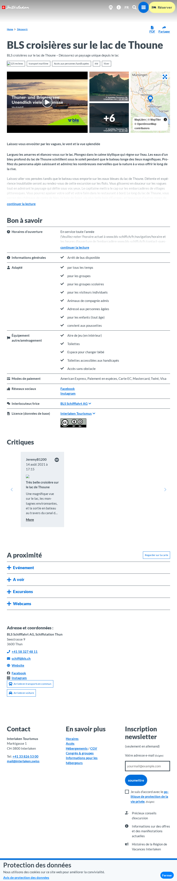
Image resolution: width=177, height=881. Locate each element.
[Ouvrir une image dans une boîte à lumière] (109, 86)
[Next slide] (165, 489)
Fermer (167, 875)
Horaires (72, 739)
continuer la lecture (21, 204)
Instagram (68, 393)
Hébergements (77, 748)
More (30, 519)
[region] (150, 102)
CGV (93, 748)
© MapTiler (154, 119)
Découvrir (22, 29)
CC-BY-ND (123, 99)
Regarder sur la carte (156, 555)
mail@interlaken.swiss (23, 761)
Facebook (67, 389)
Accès (70, 743)
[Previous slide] (11, 489)
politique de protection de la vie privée (150, 796)
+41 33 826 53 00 (25, 756)
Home (10, 29)
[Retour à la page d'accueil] (16, 7)
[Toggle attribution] (165, 119)
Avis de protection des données (26, 877)
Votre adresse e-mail (144, 755)
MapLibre (140, 119)
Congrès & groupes (80, 753)
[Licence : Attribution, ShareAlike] (73, 426)
